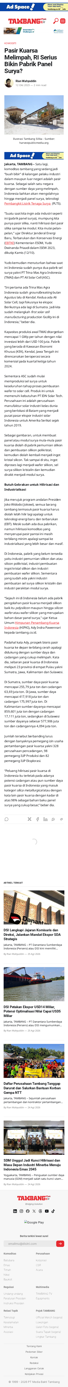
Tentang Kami (34, 1346)
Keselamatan (11, 1322)
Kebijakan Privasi (34, 1374)
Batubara (9, 1260)
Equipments (43, 1298)
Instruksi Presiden (14, 1303)
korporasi (41, 1260)
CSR (38, 1265)
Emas (7, 1265)
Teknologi (9, 1317)
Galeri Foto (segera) (47, 1326)
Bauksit (8, 1279)
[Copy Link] (61, 819)
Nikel (6, 1274)
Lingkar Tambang (46, 1336)
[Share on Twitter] (29, 819)
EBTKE (9, 243)
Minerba (8, 1326)
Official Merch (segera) (49, 1317)
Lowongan (42, 1322)
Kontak (34, 1357)
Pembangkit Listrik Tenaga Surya (27, 203)
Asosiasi (8, 1331)
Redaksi (34, 1363)
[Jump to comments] (6, 819)
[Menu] (63, 21)
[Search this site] (56, 21)
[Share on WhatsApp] (53, 819)
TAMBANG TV (44, 1293)
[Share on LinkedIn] (45, 819)
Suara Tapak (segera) (48, 1331)
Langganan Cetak (34, 1368)
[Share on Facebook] (37, 819)
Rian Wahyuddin (26, 81)
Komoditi (10, 43)
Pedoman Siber (34, 1351)
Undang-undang (13, 1293)
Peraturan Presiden (15, 1298)
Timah (7, 1269)
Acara (39, 1269)
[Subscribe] (60, 1244)
